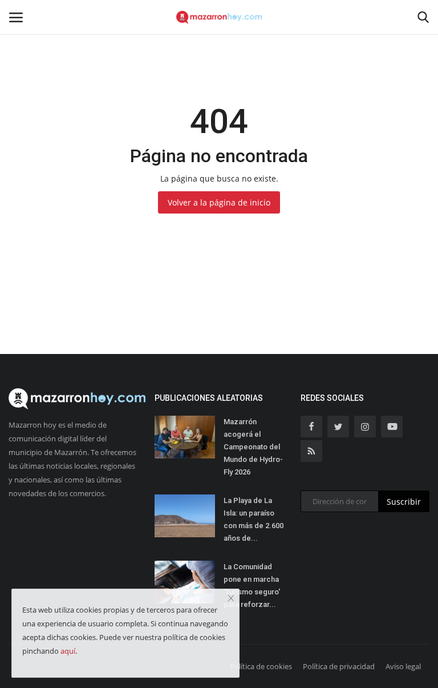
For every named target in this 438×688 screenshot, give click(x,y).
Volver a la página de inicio (219, 202)
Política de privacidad (339, 666)
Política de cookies (261, 666)
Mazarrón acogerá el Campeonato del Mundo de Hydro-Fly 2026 (253, 446)
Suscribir (404, 501)
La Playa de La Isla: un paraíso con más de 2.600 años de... (253, 519)
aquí (67, 651)
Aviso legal (403, 666)
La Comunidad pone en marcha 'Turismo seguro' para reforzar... (252, 585)
